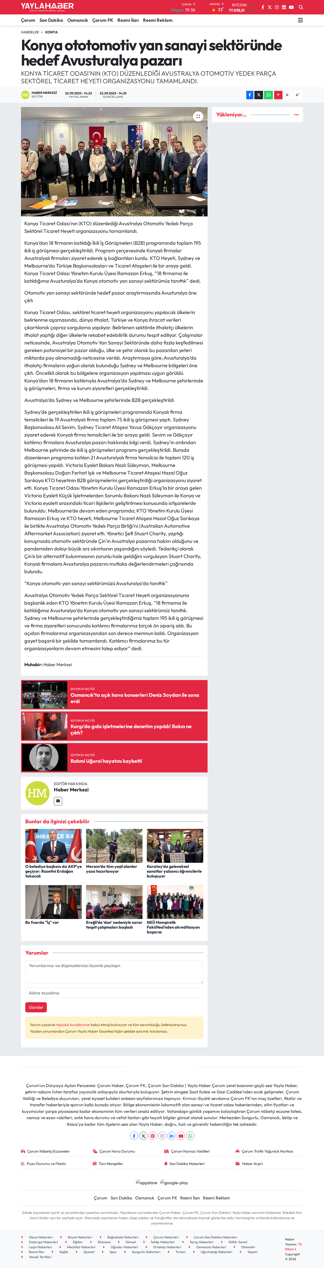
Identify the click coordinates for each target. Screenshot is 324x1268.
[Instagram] (162, 1136)
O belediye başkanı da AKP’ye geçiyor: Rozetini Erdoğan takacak (53, 871)
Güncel (130, 1242)
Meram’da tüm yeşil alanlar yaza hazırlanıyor (111, 869)
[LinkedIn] (171, 1136)
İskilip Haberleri (162, 1242)
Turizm (180, 1252)
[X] (143, 1136)
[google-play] (174, 1181)
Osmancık (77, 20)
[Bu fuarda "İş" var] (53, 901)
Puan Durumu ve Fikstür (46, 1163)
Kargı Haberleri (201, 1242)
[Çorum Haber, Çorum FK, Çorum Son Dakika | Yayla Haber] (47, 7)
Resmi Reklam (158, 20)
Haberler (30, 32)
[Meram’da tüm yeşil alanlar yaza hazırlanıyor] (114, 845)
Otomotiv (247, 1247)
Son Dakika (51, 20)
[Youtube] (181, 1136)
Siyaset (88, 1252)
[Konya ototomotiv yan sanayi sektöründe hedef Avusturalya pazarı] (114, 161)
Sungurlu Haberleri (145, 1252)
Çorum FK (102, 20)
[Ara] (301, 7)
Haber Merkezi (71, 789)
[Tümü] (296, 114)
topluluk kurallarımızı (73, 1024)
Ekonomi (103, 1242)
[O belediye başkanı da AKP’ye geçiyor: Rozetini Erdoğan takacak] (53, 845)
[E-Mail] (58, 801)
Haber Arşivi (252, 1163)
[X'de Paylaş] (258, 95)
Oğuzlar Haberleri (124, 1247)
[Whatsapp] (190, 1136)
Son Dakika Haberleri (187, 1163)
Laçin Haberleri (40, 1247)
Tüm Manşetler (110, 1163)
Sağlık (63, 1252)
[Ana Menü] (300, 20)
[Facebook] (134, 1136)
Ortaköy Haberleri (166, 1247)
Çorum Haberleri (166, 1237)
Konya (51, 32)
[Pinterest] (153, 1136)
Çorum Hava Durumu (117, 1151)
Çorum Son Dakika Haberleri (215, 1237)
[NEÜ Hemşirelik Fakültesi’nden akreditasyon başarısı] (175, 901)
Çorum (28, 20)
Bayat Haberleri (79, 1237)
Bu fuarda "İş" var (42, 922)
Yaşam (252, 1252)
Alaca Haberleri (40, 1237)
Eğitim (77, 1242)
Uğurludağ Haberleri (216, 1252)
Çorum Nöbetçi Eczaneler (48, 1151)
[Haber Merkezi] (37, 792)
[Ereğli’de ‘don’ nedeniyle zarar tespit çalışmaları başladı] (114, 901)
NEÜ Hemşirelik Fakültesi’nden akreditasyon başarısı (173, 927)
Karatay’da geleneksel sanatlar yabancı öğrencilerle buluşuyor (174, 871)
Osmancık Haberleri (210, 1247)
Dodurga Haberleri (43, 1242)
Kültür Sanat (237, 1242)
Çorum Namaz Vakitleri (190, 1151)
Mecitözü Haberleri (80, 1247)
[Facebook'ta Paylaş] (249, 95)
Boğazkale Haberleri (122, 1237)
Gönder (36, 1007)
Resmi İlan (128, 20)
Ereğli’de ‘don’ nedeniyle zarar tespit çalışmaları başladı (114, 925)
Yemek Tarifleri (39, 1257)
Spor (113, 1252)
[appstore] (146, 1181)
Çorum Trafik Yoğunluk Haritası (267, 1151)
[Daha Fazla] (278, 95)
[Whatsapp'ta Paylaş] (268, 95)
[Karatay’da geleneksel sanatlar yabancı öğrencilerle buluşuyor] (175, 845)
